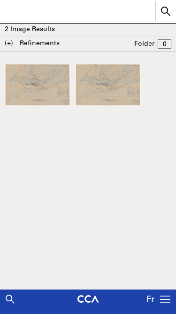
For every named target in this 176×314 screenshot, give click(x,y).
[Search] (10, 299)
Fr (150, 300)
